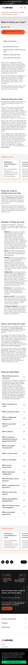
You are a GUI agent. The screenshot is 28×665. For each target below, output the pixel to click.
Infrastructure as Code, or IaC (14, 197)
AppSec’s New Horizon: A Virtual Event (12, 32)
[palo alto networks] (7, 8)
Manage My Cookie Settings (14, 662)
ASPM (22, 12)
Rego (12, 126)
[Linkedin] (7, 562)
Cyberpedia (4, 12)
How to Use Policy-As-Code (11, 57)
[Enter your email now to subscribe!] (14, 598)
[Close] (26, 650)
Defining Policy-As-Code (10, 46)
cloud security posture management (10, 345)
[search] (21, 8)
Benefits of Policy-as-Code (11, 54)
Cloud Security (14, 12)
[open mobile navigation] (25, 8)
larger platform (5, 147)
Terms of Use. (15, 604)
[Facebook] (2, 562)
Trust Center (5, 646)
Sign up (6, 608)
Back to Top (24, 562)
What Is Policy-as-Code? (10, 14)
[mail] (11, 562)
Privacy (3, 644)
